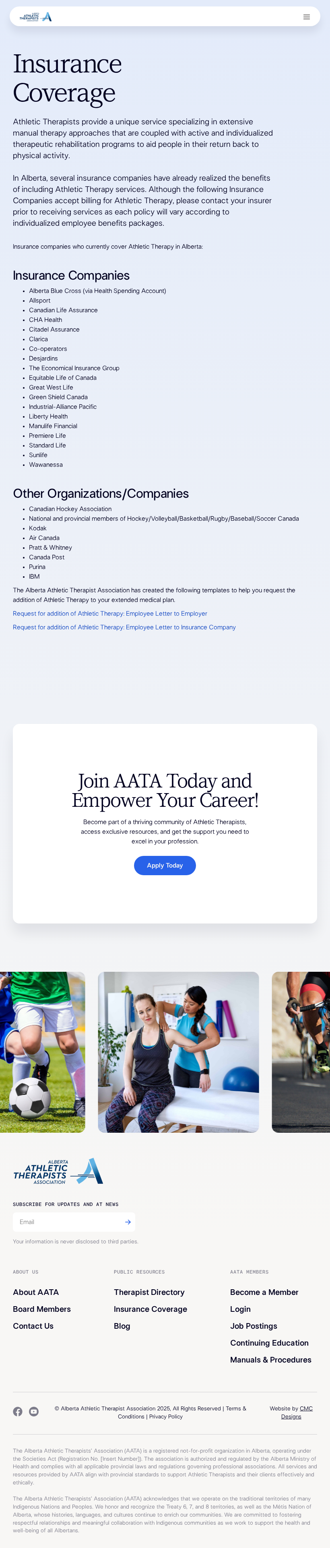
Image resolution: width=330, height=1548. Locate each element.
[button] (307, 16)
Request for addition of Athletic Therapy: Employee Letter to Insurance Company (124, 627)
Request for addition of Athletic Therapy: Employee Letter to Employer (110, 613)
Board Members (42, 1309)
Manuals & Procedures (270, 1360)
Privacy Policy (166, 1417)
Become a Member (264, 1292)
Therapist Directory (149, 1292)
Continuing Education (269, 1343)
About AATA (36, 1292)
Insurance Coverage (150, 1309)
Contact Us (33, 1326)
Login (240, 1309)
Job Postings (253, 1326)
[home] (35, 16)
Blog (122, 1326)
